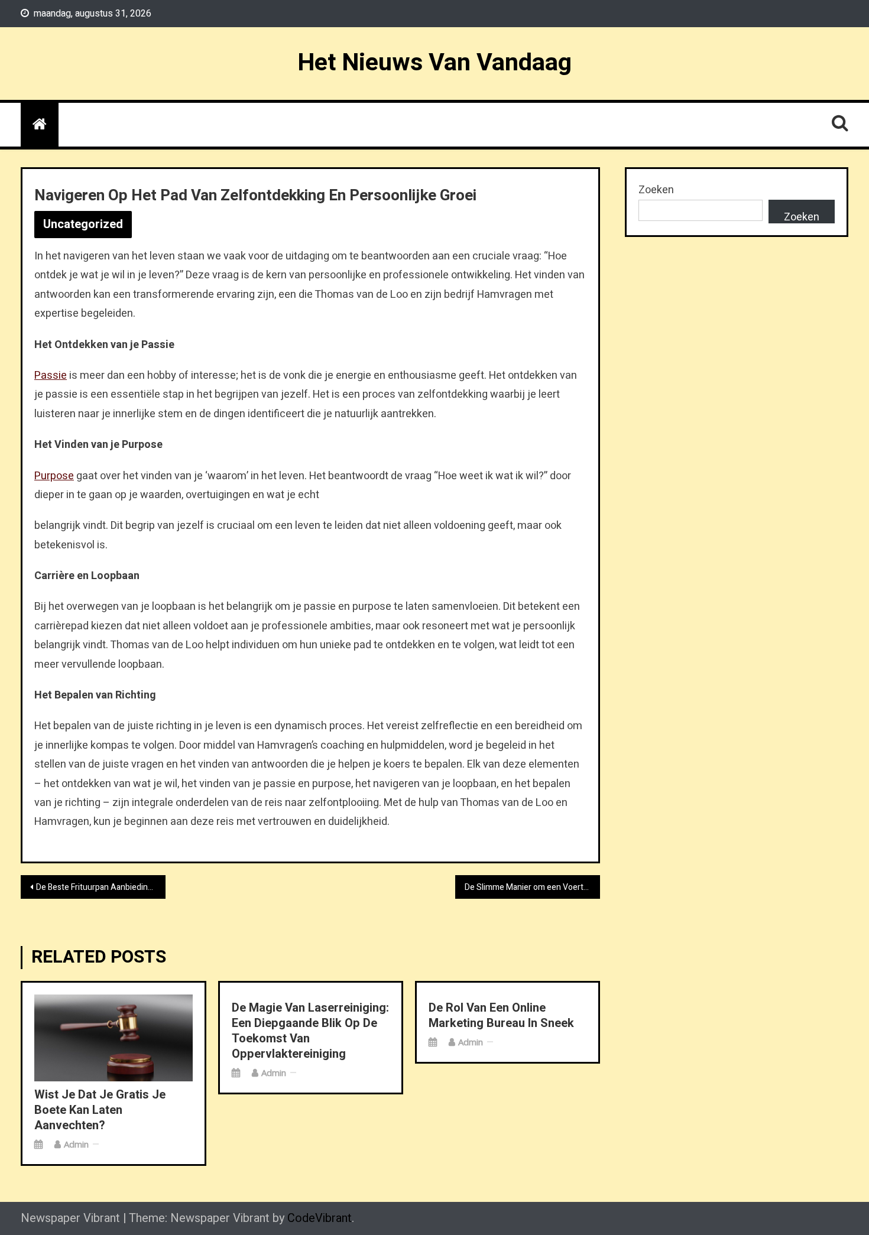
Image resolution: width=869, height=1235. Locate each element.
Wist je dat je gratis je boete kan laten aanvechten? (100, 1110)
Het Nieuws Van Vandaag (434, 62)
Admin (76, 1144)
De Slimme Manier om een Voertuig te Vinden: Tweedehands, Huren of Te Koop (532, 887)
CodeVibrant (319, 1218)
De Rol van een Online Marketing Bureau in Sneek (501, 1015)
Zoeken (656, 190)
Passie (50, 376)
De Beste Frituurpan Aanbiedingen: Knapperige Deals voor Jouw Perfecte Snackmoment (101, 887)
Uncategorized (83, 224)
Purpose (54, 476)
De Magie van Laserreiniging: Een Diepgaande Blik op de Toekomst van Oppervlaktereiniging (310, 1031)
